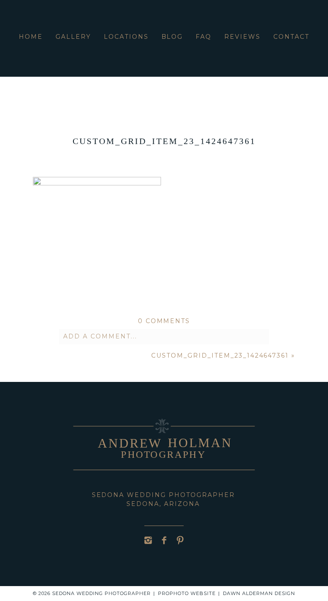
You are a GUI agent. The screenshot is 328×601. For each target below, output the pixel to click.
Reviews (242, 36)
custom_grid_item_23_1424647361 (220, 355)
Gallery (73, 36)
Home (31, 36)
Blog (172, 36)
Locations (126, 36)
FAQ (203, 36)
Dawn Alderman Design (259, 593)
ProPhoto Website (187, 593)
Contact (291, 36)
